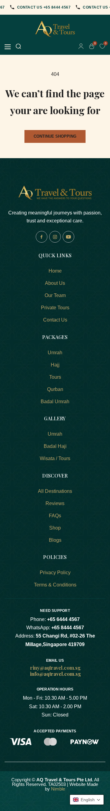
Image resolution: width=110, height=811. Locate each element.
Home (55, 270)
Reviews (55, 503)
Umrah (55, 352)
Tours (55, 377)
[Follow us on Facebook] (41, 237)
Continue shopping (55, 136)
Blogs (55, 540)
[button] (87, 800)
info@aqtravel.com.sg (55, 674)
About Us (55, 283)
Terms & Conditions (55, 584)
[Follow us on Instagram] (55, 237)
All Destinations (55, 491)
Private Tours (55, 307)
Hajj (55, 364)
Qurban (55, 389)
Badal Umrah (55, 401)
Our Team (55, 295)
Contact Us (55, 319)
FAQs (55, 515)
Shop (55, 527)
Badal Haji (55, 446)
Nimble (58, 788)
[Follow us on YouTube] (68, 237)
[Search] (18, 46)
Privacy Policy (55, 572)
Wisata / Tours (55, 458)
